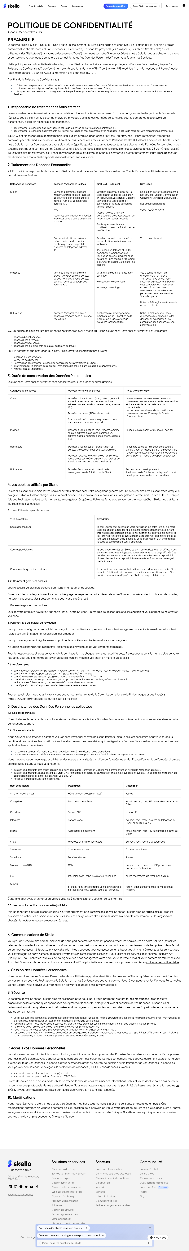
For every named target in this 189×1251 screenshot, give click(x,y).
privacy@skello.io (59, 949)
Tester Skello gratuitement (145, 6)
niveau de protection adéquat (143, 769)
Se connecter (172, 6)
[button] (36, 6)
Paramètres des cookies (20, 1194)
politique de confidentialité (162, 962)
